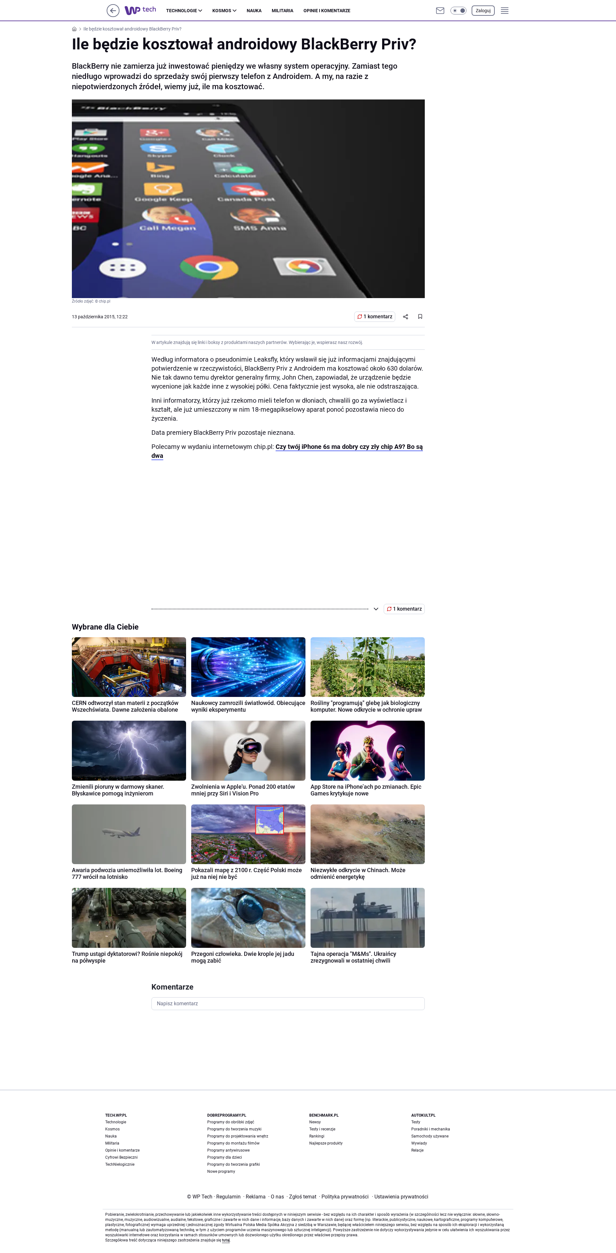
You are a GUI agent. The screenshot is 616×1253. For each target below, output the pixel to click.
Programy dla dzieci (224, 1157)
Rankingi (316, 1136)
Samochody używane (430, 1136)
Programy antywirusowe (228, 1150)
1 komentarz (378, 316)
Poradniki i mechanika (430, 1129)
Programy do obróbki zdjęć (230, 1122)
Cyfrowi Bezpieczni (121, 1157)
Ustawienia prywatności (400, 1197)
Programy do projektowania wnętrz (237, 1136)
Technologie (181, 10)
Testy (415, 1122)
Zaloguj (483, 10)
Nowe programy (221, 1171)
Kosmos (221, 10)
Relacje (417, 1150)
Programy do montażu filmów (233, 1143)
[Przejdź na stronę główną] (113, 15)
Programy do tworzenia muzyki (234, 1129)
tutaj (226, 1240)
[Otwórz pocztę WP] (440, 10)
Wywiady (419, 1143)
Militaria (282, 10)
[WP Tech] (145, 10)
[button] (458, 10)
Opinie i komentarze (327, 10)
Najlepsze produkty (326, 1143)
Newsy (315, 1122)
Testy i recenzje (322, 1129)
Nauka (254, 10)
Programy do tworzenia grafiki (233, 1164)
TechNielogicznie (119, 1164)
